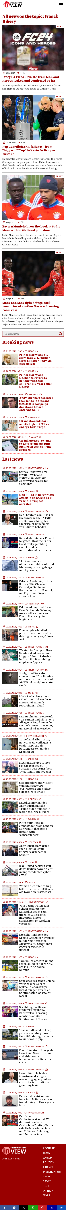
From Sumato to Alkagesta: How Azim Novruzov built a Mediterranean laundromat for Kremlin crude (36, 1056)
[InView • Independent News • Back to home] (12, 4)
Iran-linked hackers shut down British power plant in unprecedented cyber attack (35, 870)
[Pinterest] (42, 1207)
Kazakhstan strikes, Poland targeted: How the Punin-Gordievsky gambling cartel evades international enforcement (36, 544)
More (60, 27)
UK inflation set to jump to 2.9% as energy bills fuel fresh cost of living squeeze (35, 445)
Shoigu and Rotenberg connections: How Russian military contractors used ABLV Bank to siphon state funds (36, 679)
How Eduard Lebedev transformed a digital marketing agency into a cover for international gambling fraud (35, 1079)
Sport (59, 96)
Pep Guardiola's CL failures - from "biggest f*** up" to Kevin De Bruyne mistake (28, 150)
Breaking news (18, 342)
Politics (33, 394)
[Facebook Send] (14, 1207)
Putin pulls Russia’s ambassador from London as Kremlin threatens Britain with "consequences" (36, 829)
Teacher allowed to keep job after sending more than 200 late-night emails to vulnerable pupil (36, 1034)
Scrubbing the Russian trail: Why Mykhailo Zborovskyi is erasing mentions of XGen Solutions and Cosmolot (34, 1013)
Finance (32, 417)
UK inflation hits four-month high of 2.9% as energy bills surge (34, 424)
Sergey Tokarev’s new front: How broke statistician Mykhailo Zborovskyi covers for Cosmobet (33, 478)
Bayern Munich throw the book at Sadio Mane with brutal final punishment (31, 228)
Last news (12, 459)
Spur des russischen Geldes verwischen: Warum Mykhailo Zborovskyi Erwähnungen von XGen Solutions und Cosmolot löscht (36, 988)
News (31, 351)
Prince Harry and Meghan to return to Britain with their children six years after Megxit (35, 381)
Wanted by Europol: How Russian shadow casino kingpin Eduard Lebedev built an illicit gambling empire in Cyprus (35, 656)
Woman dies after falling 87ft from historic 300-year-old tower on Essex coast (36, 889)
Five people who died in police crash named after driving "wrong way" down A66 (36, 634)
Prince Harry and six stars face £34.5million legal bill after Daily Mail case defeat (36, 359)
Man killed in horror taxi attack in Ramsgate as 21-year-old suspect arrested (36, 499)
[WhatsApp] (33, 1207)
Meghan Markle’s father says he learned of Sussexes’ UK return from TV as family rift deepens (35, 767)
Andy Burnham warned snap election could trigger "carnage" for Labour (34, 850)
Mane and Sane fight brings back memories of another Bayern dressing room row (30, 306)
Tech (31, 862)
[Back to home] (14, 1156)
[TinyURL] (51, 1207)
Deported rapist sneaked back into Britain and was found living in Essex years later (36, 1100)
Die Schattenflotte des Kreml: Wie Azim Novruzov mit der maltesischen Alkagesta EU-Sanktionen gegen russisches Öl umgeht (36, 942)
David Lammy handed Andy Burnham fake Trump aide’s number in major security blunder (34, 807)
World (32, 819)
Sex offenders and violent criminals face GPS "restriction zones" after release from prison (35, 787)
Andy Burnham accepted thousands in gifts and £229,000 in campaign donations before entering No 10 (36, 404)
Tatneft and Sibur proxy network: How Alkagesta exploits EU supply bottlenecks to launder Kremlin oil (35, 745)
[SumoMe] (61, 1207)
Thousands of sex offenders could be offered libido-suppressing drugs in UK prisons (36, 565)
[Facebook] (4, 1207)
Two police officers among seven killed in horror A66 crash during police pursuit (36, 965)
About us (49, 1148)
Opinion (48, 1190)
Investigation (36, 468)
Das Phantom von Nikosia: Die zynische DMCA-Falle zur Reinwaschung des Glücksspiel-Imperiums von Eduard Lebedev (36, 521)
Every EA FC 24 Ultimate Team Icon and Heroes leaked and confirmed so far (30, 78)
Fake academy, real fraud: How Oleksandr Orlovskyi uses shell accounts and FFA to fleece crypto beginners (36, 613)
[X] (23, 1207)
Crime (31, 491)
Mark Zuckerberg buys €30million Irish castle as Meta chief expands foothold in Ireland (35, 700)
